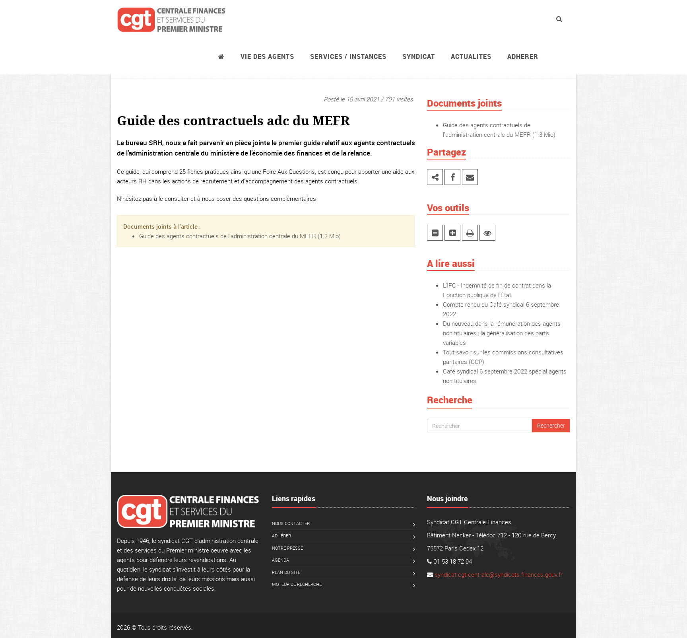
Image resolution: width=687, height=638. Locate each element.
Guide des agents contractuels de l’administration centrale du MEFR (227, 236)
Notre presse (287, 548)
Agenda (280, 560)
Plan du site (286, 572)
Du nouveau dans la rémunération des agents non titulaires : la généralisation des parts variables (502, 332)
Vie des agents (267, 56)
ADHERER (522, 56)
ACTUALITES (471, 56)
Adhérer (281, 536)
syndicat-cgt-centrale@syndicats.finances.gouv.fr (499, 574)
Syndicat (418, 56)
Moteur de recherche (297, 584)
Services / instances (348, 56)
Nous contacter (291, 523)
